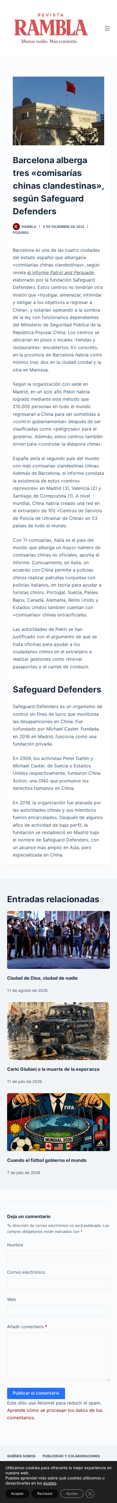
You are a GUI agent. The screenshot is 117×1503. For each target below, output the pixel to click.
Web (11, 1299)
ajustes (49, 1483)
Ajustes (72, 1493)
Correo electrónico (26, 1272)
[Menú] (107, 28)
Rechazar (45, 1493)
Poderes (21, 232)
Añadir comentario (27, 1326)
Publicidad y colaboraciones (71, 1456)
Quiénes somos (21, 1456)
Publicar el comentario (36, 1393)
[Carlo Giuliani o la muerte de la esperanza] (58, 1031)
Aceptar (17, 1493)
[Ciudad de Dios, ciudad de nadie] (58, 940)
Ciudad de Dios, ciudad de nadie (42, 978)
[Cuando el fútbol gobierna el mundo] (58, 1122)
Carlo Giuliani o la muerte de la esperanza (53, 1069)
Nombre (15, 1245)
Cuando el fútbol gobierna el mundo (47, 1160)
